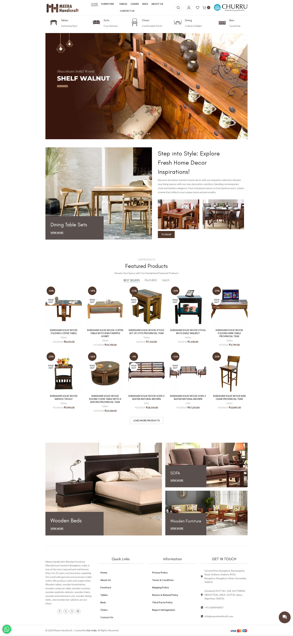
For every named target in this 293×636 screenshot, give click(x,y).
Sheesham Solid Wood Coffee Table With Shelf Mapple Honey (105, 333)
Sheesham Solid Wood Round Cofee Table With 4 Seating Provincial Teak (105, 399)
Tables (63, 337)
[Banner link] (103, 193)
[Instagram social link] (71, 611)
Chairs (229, 403)
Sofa (146, 403)
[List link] (224, 607)
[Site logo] (62, 7)
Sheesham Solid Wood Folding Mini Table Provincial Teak (229, 333)
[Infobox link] (63, 23)
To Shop (166, 234)
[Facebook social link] (59, 611)
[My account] (189, 7)
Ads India (91, 630)
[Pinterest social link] (78, 611)
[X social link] (65, 611)
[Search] (178, 7)
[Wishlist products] (197, 7)
